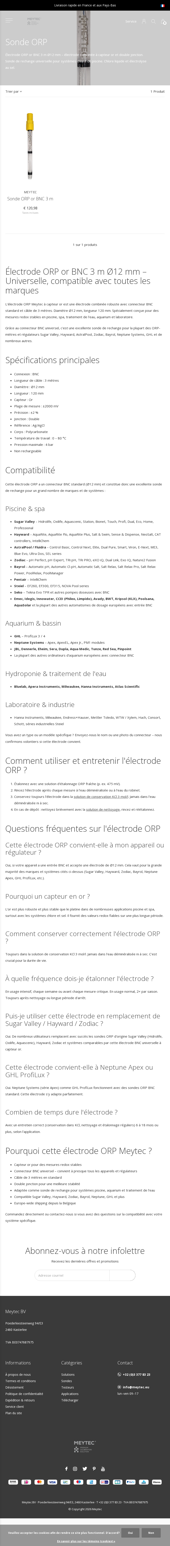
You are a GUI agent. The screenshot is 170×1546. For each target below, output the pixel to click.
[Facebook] (66, 1469)
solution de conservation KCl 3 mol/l (101, 796)
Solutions (68, 1374)
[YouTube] (103, 1469)
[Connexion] (144, 21)
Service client (14, 1406)
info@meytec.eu (136, 1387)
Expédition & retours (20, 1400)
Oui (130, 1533)
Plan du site (13, 1413)
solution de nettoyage (103, 809)
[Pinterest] (94, 1469)
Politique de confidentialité (24, 1394)
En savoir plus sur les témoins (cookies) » (86, 1541)
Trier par (12, 91)
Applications (70, 1394)
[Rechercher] (153, 21)
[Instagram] (75, 1469)
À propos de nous (18, 1374)
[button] (9, 20)
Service (131, 21)
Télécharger (69, 1400)
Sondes (66, 1381)
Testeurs (67, 1387)
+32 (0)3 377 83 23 (136, 1374)
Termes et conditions (20, 1381)
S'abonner (122, 1275)
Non (151, 1533)
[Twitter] (85, 1469)
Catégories (71, 1363)
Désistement (14, 1387)
